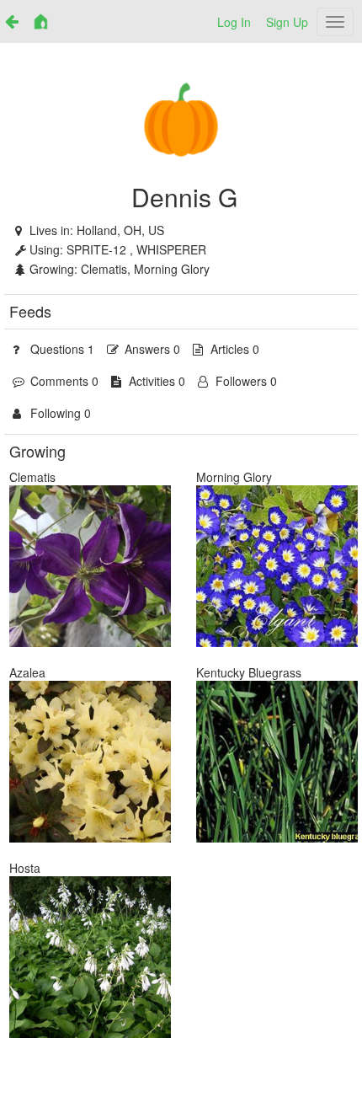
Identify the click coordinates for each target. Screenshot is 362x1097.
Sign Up (287, 21)
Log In (234, 21)
